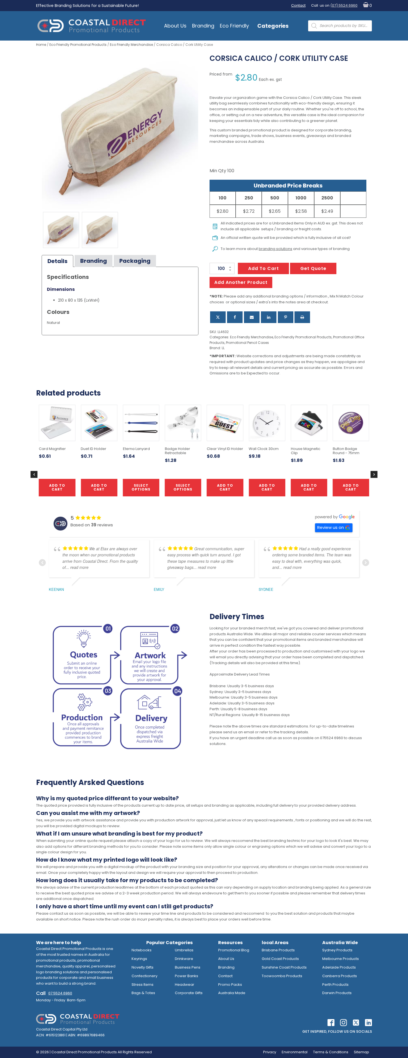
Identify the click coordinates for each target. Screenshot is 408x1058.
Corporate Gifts (189, 993)
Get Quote (313, 268)
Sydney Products (337, 950)
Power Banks (186, 976)
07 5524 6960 (60, 993)
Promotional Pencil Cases (247, 342)
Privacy (269, 1052)
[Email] (252, 317)
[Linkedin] (268, 317)
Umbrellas (184, 950)
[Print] (302, 317)
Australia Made (231, 993)
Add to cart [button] (225, 487)
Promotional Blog (233, 950)
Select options (182, 487)
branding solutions (275, 248)
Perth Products (335, 984)
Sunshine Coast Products (284, 967)
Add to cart (263, 268)
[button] (366, 5)
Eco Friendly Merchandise (131, 44)
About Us (175, 25)
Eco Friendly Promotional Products (78, 44)
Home (41, 44)
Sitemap (361, 1052)
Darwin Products (337, 993)
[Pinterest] (285, 317)
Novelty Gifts (142, 967)
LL (223, 348)
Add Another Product (241, 282)
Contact (298, 5)
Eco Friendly (234, 25)
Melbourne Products (340, 958)
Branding (203, 25)
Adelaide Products (339, 967)
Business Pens (187, 967)
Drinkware (184, 958)
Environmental (295, 1052)
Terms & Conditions (330, 1052)
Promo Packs (230, 984)
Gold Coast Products (280, 958)
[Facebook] (235, 317)
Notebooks (142, 950)
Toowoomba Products (282, 976)
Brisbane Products (278, 950)
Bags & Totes (143, 993)
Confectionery (144, 976)
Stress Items (142, 984)
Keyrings (139, 958)
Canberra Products (339, 976)
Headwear (184, 984)
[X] (218, 317)
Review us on (330, 527)
